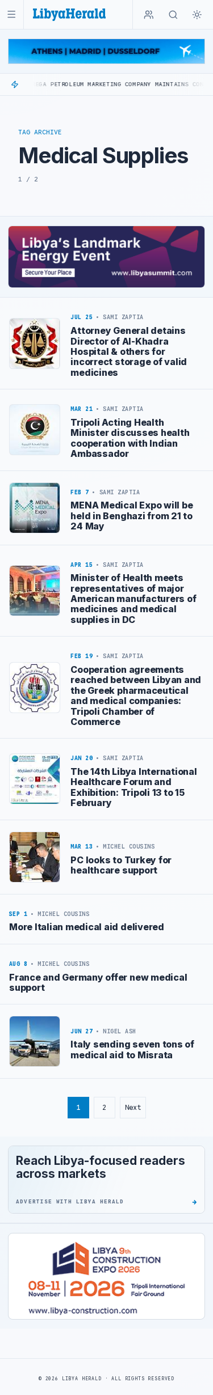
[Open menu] (11, 14)
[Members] (148, 14)
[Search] (173, 14)
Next (133, 1107)
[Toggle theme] (197, 14)
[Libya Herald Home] (69, 14)
